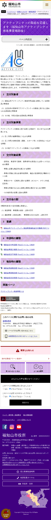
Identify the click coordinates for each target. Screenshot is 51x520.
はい (6, 389)
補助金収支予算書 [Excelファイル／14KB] (19, 254)
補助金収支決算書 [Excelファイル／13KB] (19, 278)
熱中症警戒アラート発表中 (12, 359)
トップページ (11, 12)
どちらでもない (17, 389)
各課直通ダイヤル (27, 478)
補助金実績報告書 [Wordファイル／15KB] (19, 268)
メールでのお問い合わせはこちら (20, 331)
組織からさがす (22, 12)
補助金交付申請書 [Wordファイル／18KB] (19, 245)
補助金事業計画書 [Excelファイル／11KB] (19, 249)
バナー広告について (24, 420)
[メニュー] (47, 5)
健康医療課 (32, 12)
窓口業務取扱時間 (27, 472)
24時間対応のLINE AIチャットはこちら (22, 336)
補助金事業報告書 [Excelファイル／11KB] (19, 273)
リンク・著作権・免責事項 (11, 415)
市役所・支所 (27, 484)
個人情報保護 (27, 415)
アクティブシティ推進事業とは (12, 291)
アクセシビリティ (8, 420)
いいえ (28, 389)
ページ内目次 (25, 39)
